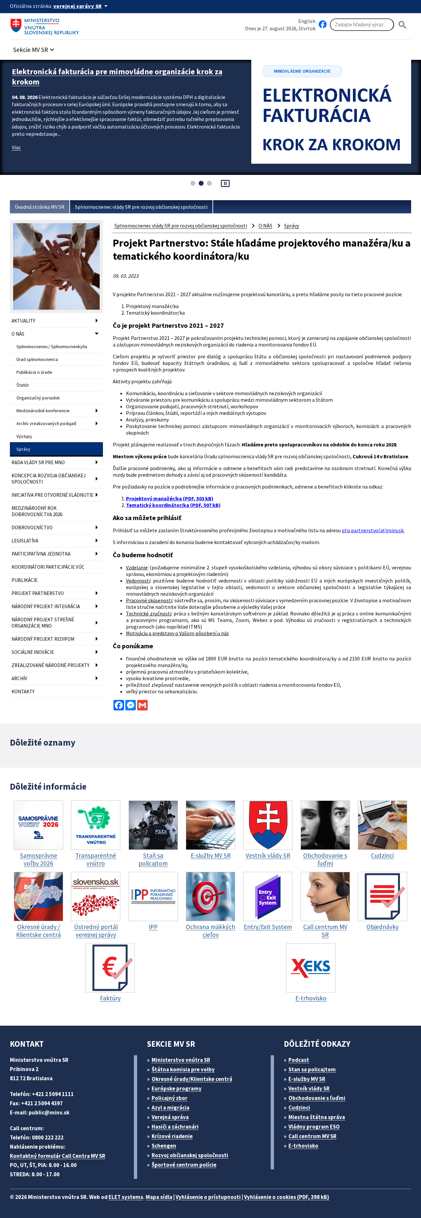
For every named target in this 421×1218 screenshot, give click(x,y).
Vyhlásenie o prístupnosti (208, 1197)
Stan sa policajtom (312, 1069)
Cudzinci (299, 1107)
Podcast (298, 1059)
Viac (16, 147)
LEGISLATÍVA (25, 540)
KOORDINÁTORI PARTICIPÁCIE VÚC (48, 567)
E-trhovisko (303, 1145)
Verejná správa (170, 1117)
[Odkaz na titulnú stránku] (46, 24)
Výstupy (24, 436)
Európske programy (177, 1088)
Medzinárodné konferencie (43, 411)
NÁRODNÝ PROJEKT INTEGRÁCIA (46, 606)
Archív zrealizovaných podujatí (46, 423)
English (306, 21)
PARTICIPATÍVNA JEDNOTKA (41, 554)
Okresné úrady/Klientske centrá (192, 1079)
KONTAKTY (23, 691)
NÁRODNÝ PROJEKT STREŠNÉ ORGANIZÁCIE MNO (43, 622)
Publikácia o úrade (34, 372)
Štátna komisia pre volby (183, 1069)
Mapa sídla (159, 1197)
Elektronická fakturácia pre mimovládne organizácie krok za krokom (117, 76)
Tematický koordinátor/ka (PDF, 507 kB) (173, 505)
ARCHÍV (19, 678)
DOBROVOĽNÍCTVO (32, 527)
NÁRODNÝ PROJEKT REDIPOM (43, 639)
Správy (23, 449)
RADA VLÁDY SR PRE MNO (38, 462)
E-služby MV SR (306, 1079)
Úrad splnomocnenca (37, 359)
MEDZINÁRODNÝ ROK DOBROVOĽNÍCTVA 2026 (37, 511)
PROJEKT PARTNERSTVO (38, 593)
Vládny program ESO (314, 1126)
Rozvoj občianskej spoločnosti (190, 1155)
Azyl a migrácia (170, 1107)
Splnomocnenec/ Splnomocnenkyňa (51, 346)
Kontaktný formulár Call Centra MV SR (57, 1155)
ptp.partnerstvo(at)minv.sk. (373, 530)
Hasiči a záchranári (175, 1126)
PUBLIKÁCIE (24, 580)
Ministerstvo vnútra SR (181, 1059)
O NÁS (18, 334)
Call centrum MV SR (312, 1136)
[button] (34, 47)
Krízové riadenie (172, 1136)
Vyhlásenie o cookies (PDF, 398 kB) (286, 1197)
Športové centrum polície (184, 1164)
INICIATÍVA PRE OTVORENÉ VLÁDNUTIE (52, 495)
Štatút (22, 385)
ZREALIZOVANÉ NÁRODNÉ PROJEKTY (50, 665)
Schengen (164, 1145)
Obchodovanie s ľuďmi (316, 1098)
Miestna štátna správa (316, 1117)
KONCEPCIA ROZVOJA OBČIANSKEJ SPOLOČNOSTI (49, 478)
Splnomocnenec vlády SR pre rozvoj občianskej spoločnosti (141, 206)
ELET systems (126, 1197)
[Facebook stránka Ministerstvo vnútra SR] (323, 24)
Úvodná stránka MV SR (39, 206)
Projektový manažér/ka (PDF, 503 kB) (169, 498)
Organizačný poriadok (38, 398)
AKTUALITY (23, 321)
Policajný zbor (169, 1098)
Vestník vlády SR (309, 1088)
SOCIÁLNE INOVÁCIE (33, 652)
